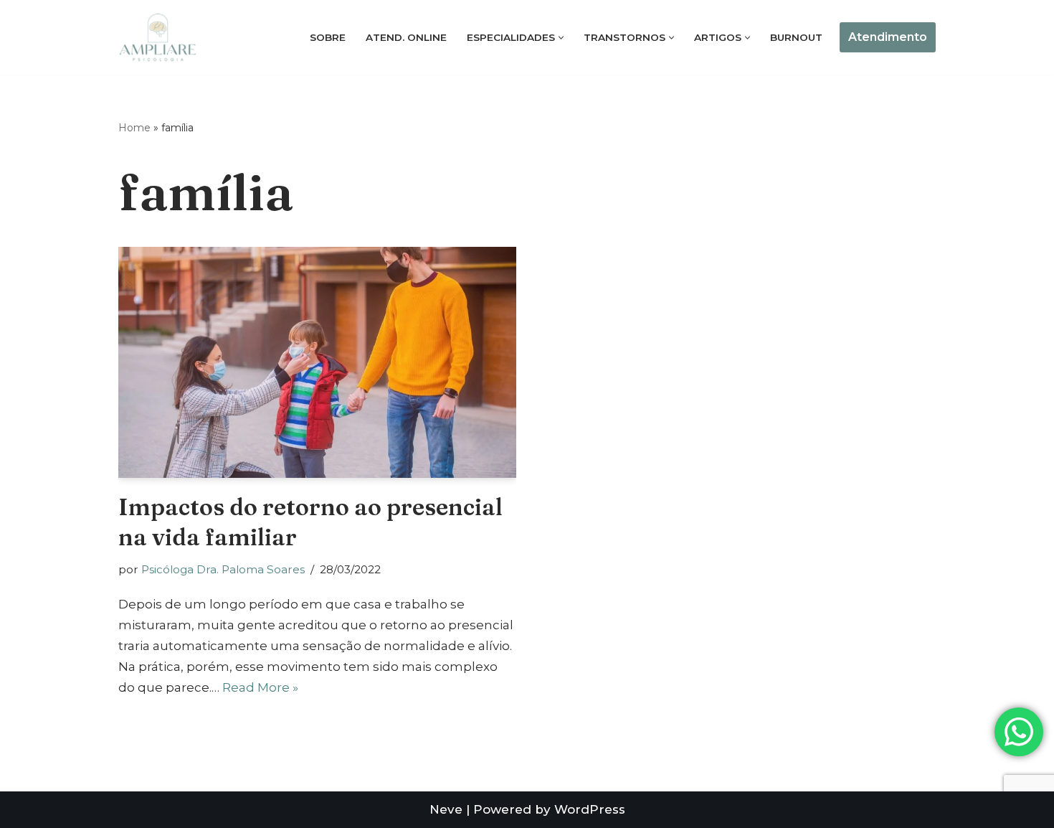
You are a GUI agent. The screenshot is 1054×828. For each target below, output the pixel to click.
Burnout (796, 37)
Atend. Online (406, 37)
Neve (445, 809)
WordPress (589, 809)
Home (134, 127)
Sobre (328, 37)
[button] (561, 37)
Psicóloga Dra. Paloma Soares (223, 569)
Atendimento (887, 37)
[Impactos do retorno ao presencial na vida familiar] (317, 362)
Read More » (260, 687)
